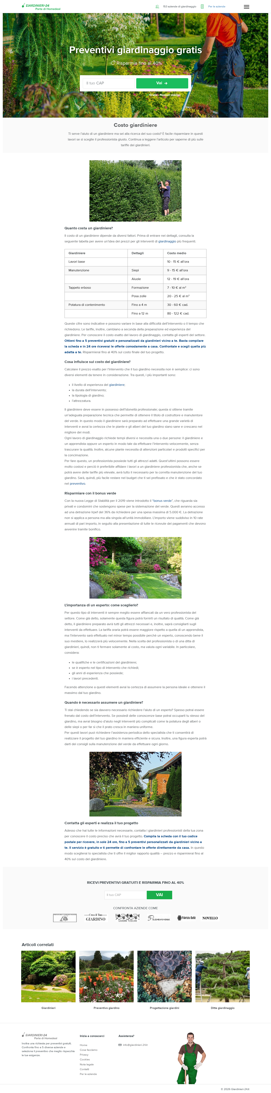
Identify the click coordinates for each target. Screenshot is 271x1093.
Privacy (84, 1054)
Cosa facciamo (89, 1050)
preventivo (77, 483)
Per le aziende (216, 6)
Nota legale (87, 1064)
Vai (159, 83)
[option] (48, 982)
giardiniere (116, 385)
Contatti (84, 1069)
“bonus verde (161, 501)
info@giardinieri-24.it (135, 1045)
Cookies (85, 1059)
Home (83, 1045)
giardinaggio (167, 241)
